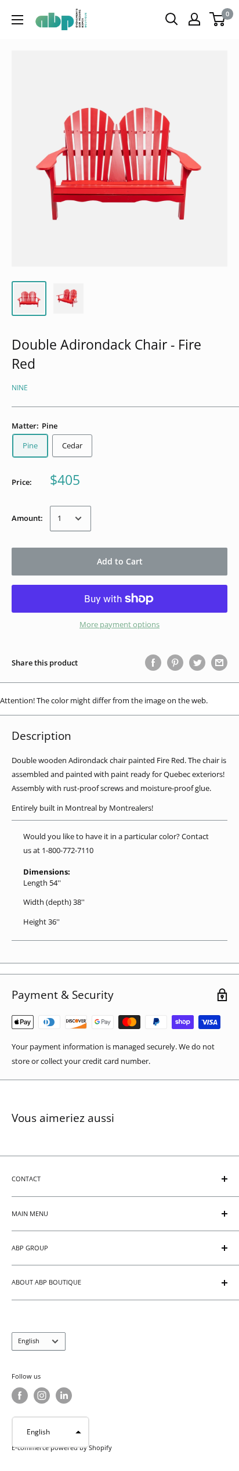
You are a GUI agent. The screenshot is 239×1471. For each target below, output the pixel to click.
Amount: (27, 518)
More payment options (119, 624)
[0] (218, 19)
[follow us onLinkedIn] (64, 1395)
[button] (50, 1432)
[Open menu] (17, 19)
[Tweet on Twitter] (197, 662)
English (28, 1340)
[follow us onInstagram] (42, 1395)
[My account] (194, 19)
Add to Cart (120, 561)
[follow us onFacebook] (20, 1395)
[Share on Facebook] (153, 662)
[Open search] (171, 19)
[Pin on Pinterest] (175, 662)
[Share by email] (219, 662)
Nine (20, 388)
